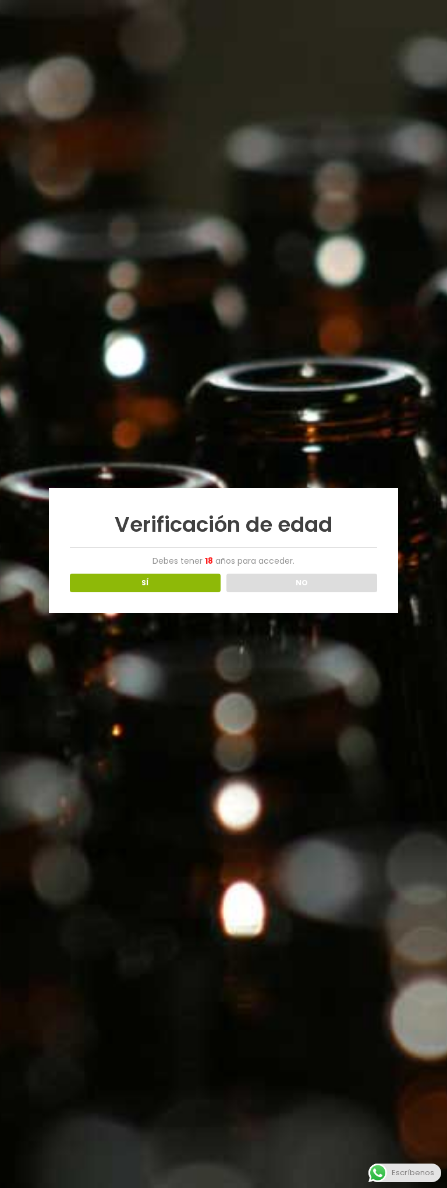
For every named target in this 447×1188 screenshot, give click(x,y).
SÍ (144, 583)
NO (302, 583)
